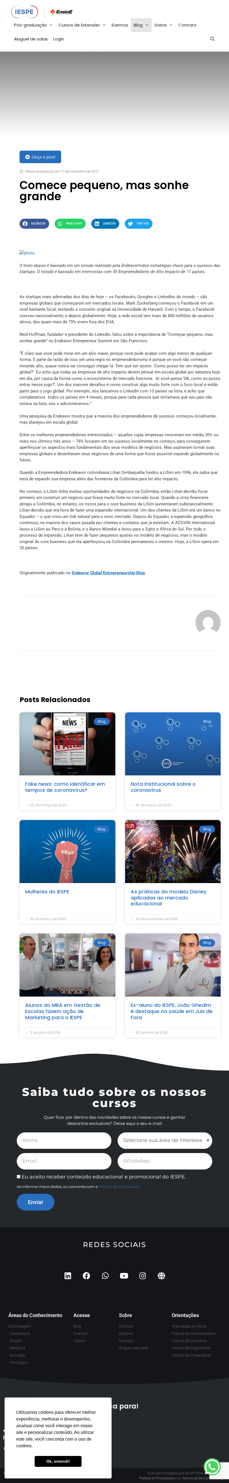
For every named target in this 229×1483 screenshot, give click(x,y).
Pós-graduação (30, 25)
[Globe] (161, 1275)
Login (58, 39)
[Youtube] (124, 1275)
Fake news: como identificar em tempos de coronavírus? (65, 787)
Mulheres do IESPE (47, 891)
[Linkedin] (67, 1275)
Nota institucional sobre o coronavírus (163, 787)
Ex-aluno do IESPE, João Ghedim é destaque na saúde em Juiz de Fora (172, 1011)
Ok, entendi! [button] (58, 1461)
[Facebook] (86, 1275)
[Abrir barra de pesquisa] (212, 39)
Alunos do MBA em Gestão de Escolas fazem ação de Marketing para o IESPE (62, 1011)
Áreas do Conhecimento (35, 1315)
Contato (187, 25)
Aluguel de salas (31, 39)
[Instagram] (142, 1275)
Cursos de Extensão (79, 25)
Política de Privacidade (119, 1186)
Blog (138, 25)
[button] (34, 223)
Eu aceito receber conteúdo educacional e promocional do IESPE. (104, 1177)
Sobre (160, 25)
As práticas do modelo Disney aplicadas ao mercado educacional (168, 897)
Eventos (120, 25)
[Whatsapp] (105, 1275)
